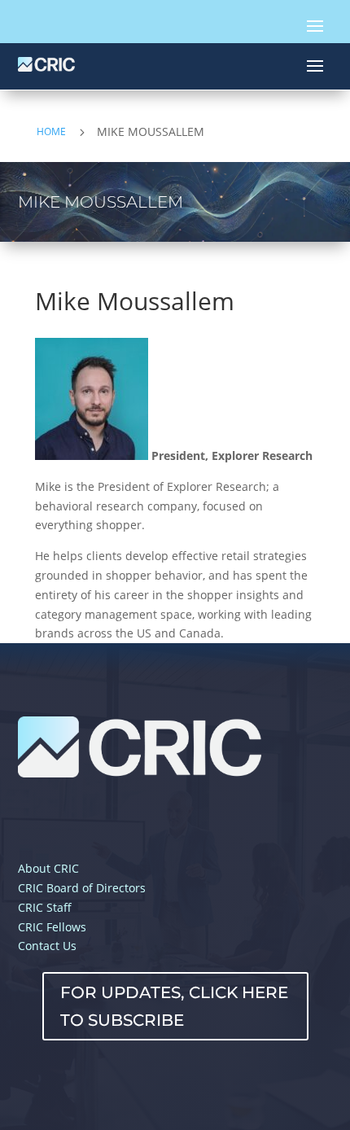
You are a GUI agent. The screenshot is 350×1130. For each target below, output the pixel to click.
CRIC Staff (45, 907)
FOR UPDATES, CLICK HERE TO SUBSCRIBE (174, 1006)
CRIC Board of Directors (82, 888)
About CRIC (48, 868)
